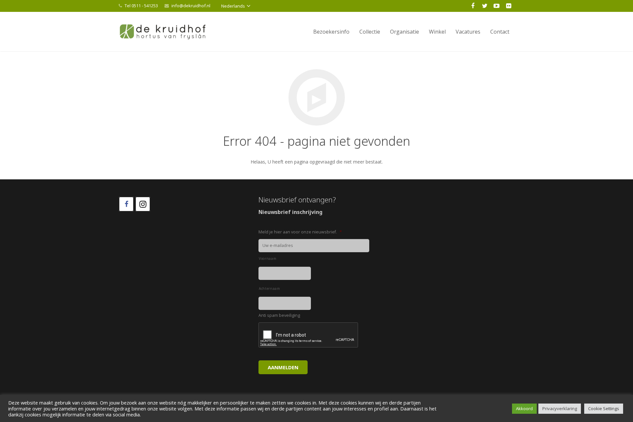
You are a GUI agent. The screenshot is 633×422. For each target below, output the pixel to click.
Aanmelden (283, 367)
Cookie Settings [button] (603, 408)
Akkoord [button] (524, 408)
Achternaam (269, 288)
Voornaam (267, 258)
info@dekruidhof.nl (190, 6)
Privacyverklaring (559, 408)
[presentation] (308, 335)
